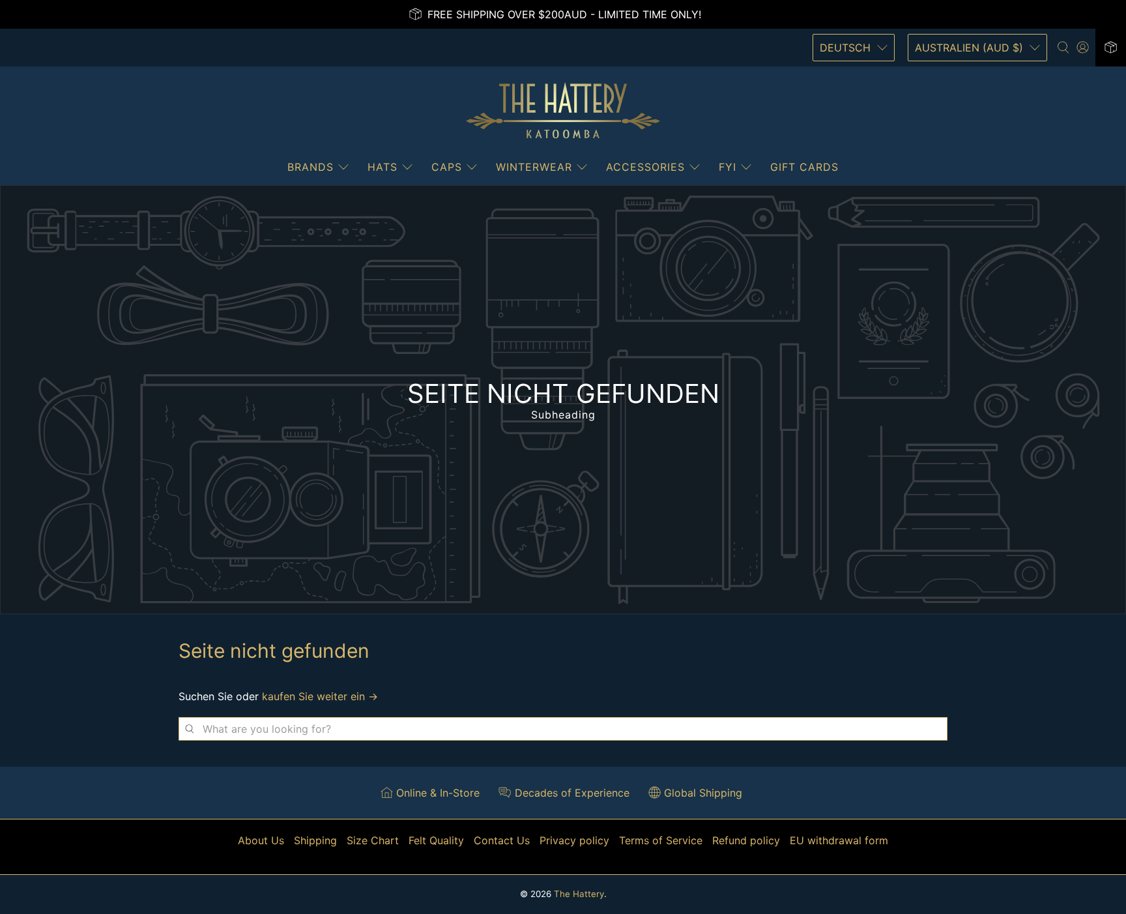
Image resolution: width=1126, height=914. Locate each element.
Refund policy (746, 840)
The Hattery (579, 894)
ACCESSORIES (645, 166)
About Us (261, 840)
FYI (727, 166)
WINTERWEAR (534, 166)
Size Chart (373, 840)
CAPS (446, 166)
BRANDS (310, 166)
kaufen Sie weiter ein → (320, 696)
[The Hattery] (563, 110)
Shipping (315, 840)
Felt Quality (436, 840)
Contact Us (502, 840)
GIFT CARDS (804, 166)
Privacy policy (574, 840)
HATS (382, 166)
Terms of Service (660, 840)
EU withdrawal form (839, 840)
